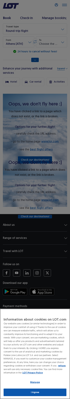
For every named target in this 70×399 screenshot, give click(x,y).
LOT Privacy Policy (32, 372)
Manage (35, 382)
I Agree (35, 392)
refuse (62, 365)
